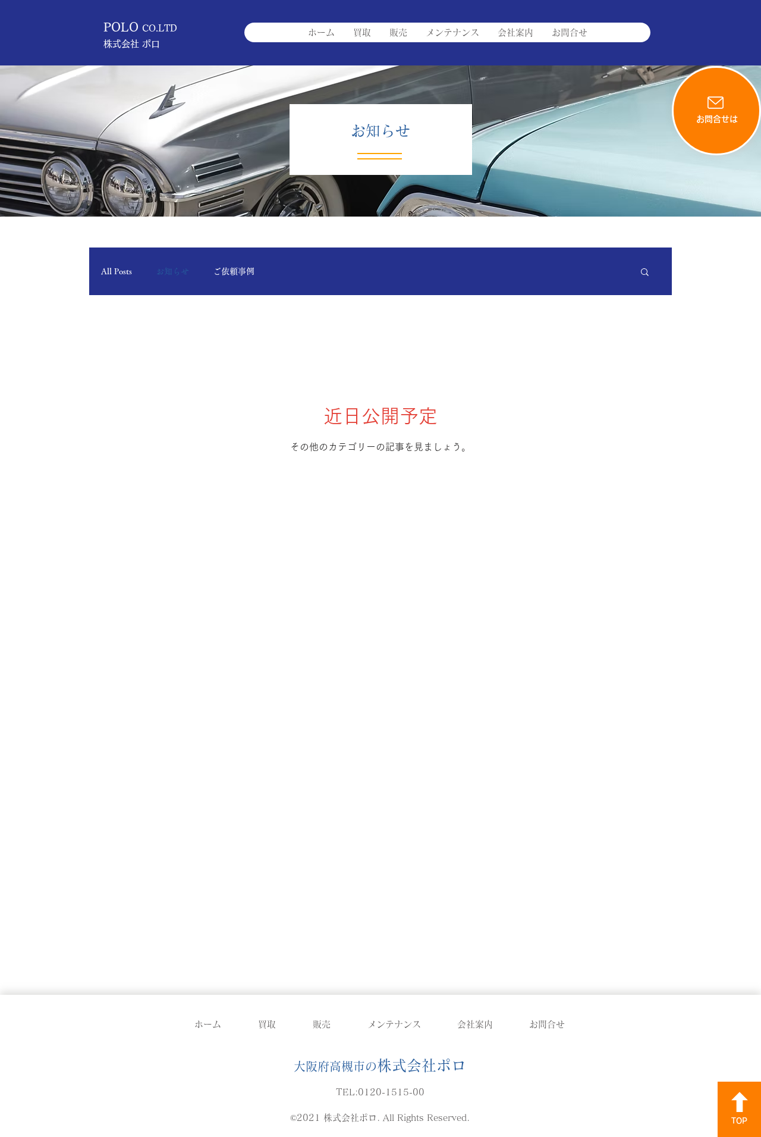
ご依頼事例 (233, 271)
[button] (644, 273)
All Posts (116, 271)
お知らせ (172, 271)
